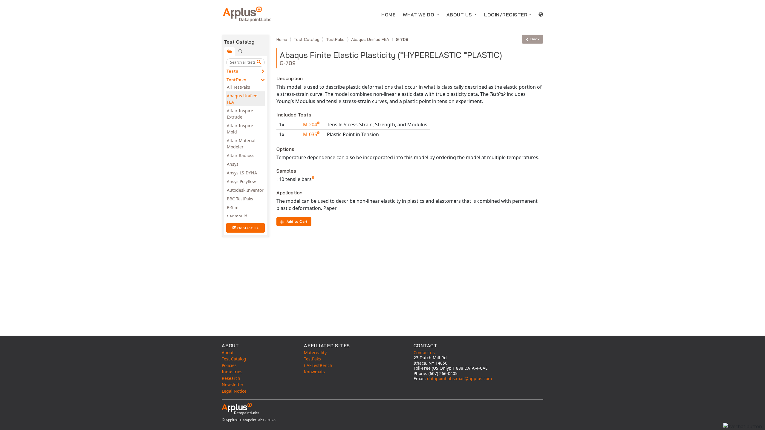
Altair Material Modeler (241, 144)
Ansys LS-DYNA (242, 173)
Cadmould (237, 216)
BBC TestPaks (240, 199)
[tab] (229, 51)
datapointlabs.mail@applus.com (459, 378)
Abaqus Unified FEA (242, 99)
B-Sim (232, 207)
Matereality (315, 352)
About (228, 352)
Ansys (232, 164)
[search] (259, 62)
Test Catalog (307, 39)
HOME (388, 15)
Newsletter (233, 384)
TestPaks (236, 80)
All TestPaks (238, 87)
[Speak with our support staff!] (742, 426)
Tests (232, 71)
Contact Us (248, 228)
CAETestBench (318, 365)
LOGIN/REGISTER (505, 15)
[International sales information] (541, 14)
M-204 (310, 124)
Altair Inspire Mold (240, 129)
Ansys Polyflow (241, 181)
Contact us (424, 352)
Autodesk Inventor (245, 190)
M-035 (310, 134)
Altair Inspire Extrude (240, 114)
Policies (229, 365)
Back (534, 39)
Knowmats (314, 371)
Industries (232, 371)
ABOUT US (460, 15)
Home (282, 39)
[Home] (247, 14)
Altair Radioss (240, 155)
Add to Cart (297, 221)
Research (231, 378)
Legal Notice (234, 391)
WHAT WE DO (419, 15)
